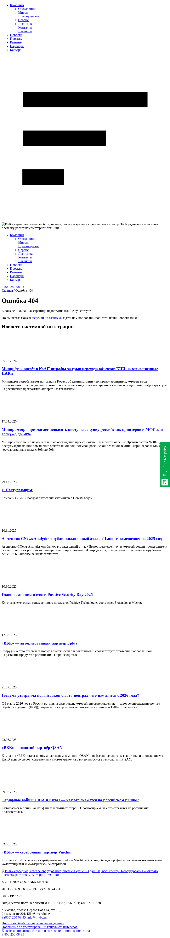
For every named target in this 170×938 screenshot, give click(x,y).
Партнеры (17, 46)
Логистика (25, 23)
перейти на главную (46, 318)
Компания (17, 5)
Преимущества (28, 16)
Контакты (25, 27)
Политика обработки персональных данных (33, 923)
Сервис (23, 20)
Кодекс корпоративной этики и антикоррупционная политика (46, 930)
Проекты (16, 38)
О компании (27, 9)
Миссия (23, 12)
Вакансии (25, 31)
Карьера (15, 50)
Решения (16, 42)
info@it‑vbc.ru (37, 917)
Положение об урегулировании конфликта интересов (40, 927)
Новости (16, 35)
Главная (7, 290)
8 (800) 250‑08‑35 (14, 917)
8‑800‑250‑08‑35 (13, 287)
